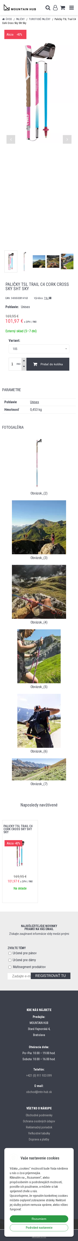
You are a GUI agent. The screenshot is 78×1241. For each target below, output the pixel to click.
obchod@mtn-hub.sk (39, 1092)
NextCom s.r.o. (39, 1236)
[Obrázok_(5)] (39, 656)
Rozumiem (39, 1219)
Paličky (20, 19)
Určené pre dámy (24, 960)
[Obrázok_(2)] (39, 462)
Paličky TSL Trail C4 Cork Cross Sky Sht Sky (17, 829)
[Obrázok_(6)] (39, 720)
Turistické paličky (39, 19)
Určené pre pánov (25, 953)
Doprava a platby (39, 1139)
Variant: (14, 341)
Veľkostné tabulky (39, 1133)
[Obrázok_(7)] (39, 769)
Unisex (34, 402)
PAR (18, 364)
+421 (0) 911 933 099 (39, 1075)
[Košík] (62, 7)
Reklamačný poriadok (39, 1127)
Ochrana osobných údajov (39, 1121)
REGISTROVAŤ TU (50, 976)
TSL (46, 298)
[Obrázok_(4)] (39, 591)
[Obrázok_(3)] (39, 527)
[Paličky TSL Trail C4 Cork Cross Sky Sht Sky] (39, 91)
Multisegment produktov (29, 967)
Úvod (9, 19)
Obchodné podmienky (39, 1115)
